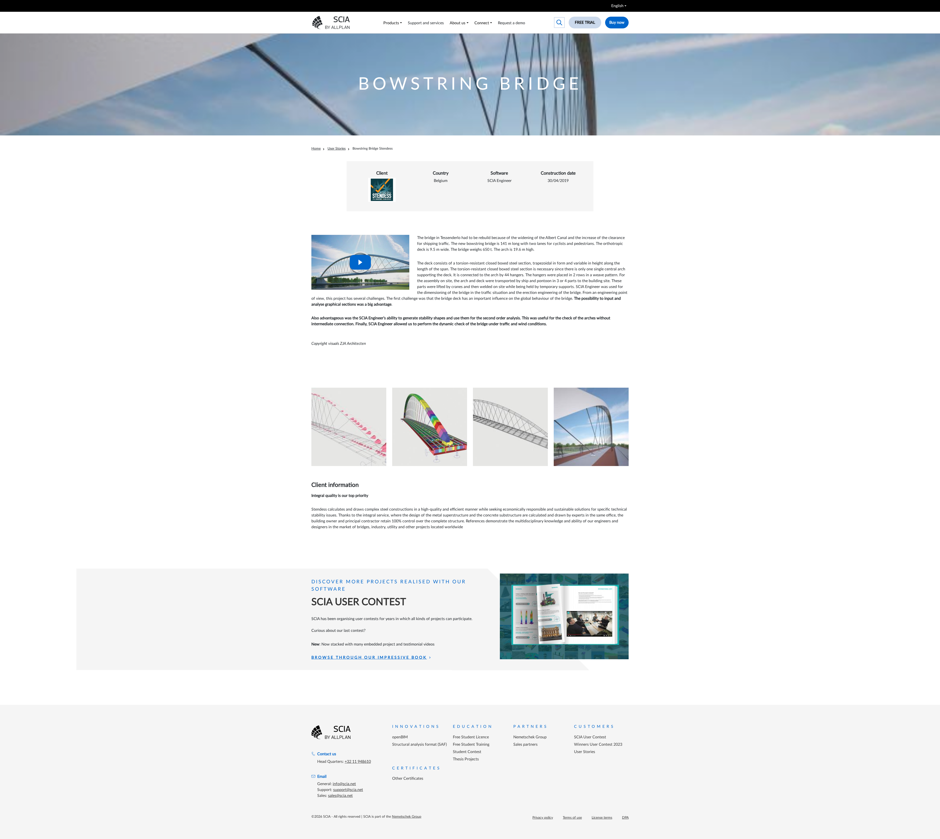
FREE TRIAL (585, 22)
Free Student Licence (471, 737)
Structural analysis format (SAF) (419, 744)
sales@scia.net (340, 796)
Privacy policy (542, 817)
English (617, 6)
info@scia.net (344, 784)
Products (391, 23)
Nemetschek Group (530, 737)
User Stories (337, 148)
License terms (602, 817)
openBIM (400, 737)
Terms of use (572, 817)
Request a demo (511, 23)
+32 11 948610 (358, 762)
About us (457, 23)
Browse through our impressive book (369, 657)
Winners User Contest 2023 (598, 744)
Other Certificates (407, 778)
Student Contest (467, 752)
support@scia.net (348, 790)
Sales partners (525, 744)
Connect (481, 23)
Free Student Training (471, 744)
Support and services (426, 23)
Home (316, 148)
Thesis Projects (466, 759)
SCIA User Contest (590, 737)
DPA (625, 817)
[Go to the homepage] (331, 732)
